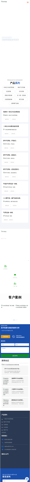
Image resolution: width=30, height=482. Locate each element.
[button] (15, 75)
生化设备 (21, 91)
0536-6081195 (8, 439)
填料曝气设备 (15, 103)
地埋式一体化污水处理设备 (11, 112)
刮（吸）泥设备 (21, 95)
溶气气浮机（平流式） (10, 140)
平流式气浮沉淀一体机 (10, 184)
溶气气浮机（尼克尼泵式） (11, 169)
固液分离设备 (8, 95)
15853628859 (20, 337)
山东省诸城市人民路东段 (10, 449)
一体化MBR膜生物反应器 (11, 126)
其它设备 (21, 99)
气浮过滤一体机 (8, 212)
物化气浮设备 (21, 87)
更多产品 (6, 429)
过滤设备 (8, 91)
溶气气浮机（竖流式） (10, 155)
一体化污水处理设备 (8, 87)
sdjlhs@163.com (9, 446)
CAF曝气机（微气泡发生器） (12, 198)
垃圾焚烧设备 (8, 99)
